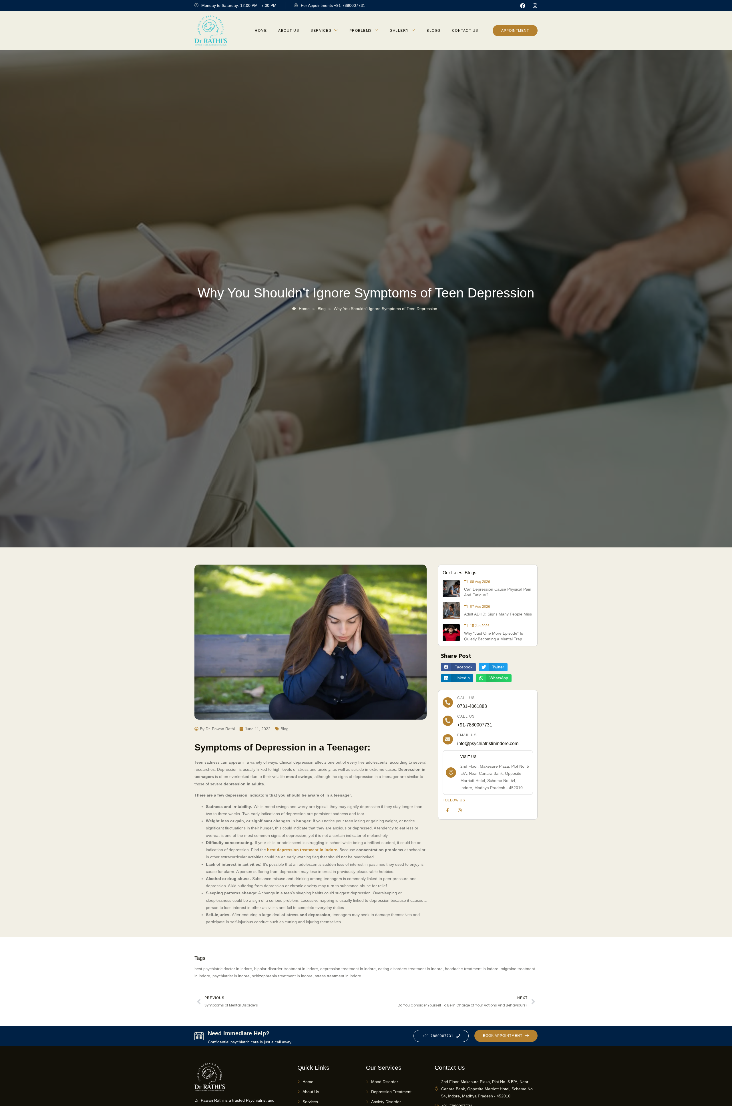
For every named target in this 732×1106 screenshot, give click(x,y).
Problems (360, 31)
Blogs (434, 31)
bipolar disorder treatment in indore (286, 968)
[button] (458, 667)
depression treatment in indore (348, 968)
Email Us (467, 735)
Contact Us (465, 31)
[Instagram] (535, 5)
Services (321, 31)
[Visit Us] (451, 772)
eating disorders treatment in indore (410, 968)
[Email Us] (448, 739)
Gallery (399, 31)
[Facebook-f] (447, 810)
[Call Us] (448, 702)
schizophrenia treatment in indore (282, 976)
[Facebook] (522, 5)
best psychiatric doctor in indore (223, 968)
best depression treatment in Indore (302, 849)
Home (261, 31)
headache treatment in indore (471, 968)
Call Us (466, 698)
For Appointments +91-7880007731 (333, 5)
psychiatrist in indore (231, 976)
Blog (285, 728)
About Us (288, 31)
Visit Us (468, 757)
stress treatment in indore (338, 976)
